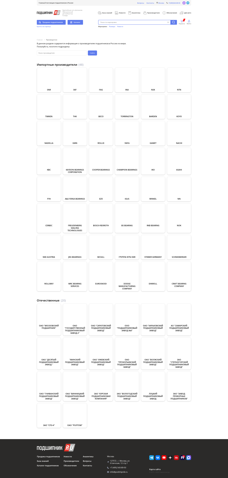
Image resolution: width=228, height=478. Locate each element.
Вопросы (140, 3)
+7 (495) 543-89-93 (118, 467)
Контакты (150, 3)
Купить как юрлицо (44, 27)
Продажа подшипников (52, 22)
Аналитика (136, 13)
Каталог (77, 22)
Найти (92, 53)
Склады (65, 15)
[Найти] (173, 22)
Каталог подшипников (48, 465)
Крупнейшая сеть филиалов (72, 10)
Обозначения (171, 13)
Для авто (187, 13)
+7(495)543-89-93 (174, 3)
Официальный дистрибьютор (67, 13)
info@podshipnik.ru (119, 472)
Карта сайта (155, 469)
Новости (122, 13)
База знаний (107, 13)
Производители (153, 13)
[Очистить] (168, 22)
